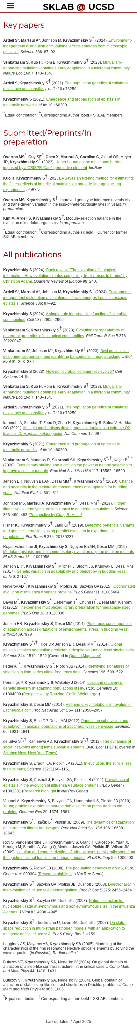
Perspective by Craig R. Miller (55, 515)
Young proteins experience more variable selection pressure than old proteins (62, 809)
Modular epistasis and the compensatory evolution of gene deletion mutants (68, 551)
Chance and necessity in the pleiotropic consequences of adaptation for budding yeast (68, 487)
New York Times (42, 753)
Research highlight (39, 791)
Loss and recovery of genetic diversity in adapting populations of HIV (63, 685)
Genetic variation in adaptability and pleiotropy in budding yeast (71, 571)
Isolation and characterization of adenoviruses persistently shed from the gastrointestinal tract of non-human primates (69, 855)
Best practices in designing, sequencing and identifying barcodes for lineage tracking (66, 354)
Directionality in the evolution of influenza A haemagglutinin (69, 887)
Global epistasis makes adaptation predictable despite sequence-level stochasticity (68, 647)
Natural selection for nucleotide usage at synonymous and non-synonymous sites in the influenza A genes (69, 906)
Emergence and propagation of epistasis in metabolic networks (61, 102)
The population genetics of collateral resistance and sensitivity (65, 86)
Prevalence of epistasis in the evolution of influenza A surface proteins (66, 782)
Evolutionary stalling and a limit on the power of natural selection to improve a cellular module (67, 468)
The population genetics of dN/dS (94, 868)
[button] (10, 5)
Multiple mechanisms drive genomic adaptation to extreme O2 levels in (66, 431)
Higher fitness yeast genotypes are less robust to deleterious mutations (64, 506)
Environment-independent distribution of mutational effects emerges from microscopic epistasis (67, 46)
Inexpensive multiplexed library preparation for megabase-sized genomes (67, 610)
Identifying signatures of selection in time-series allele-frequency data (66, 669)
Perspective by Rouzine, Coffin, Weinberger (61, 694)
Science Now (14, 753)
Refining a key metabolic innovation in (67, 707)
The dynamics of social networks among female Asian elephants (67, 744)
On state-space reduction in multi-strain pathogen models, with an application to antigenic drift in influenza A (64, 928)
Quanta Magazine (84, 656)
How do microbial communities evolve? (80, 371)
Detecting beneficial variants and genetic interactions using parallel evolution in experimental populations (68, 531)
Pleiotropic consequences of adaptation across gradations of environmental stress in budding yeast (67, 626)
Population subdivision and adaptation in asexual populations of (65, 724)
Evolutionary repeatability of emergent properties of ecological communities (63, 333)
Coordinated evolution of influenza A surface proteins (69, 589)
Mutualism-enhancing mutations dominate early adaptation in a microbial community (66, 65)
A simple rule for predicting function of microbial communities (65, 317)
